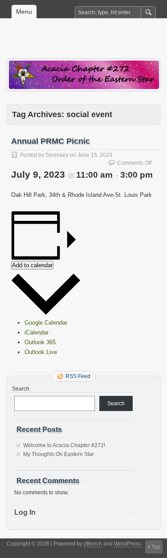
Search (20, 389)
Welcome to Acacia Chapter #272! (64, 445)
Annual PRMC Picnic (50, 141)
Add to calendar (32, 265)
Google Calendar (45, 322)
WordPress (127, 544)
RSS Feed (77, 376)
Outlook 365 (40, 342)
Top (155, 547)
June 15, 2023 (94, 155)
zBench (93, 544)
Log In (25, 512)
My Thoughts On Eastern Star (58, 454)
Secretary (57, 155)
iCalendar (36, 332)
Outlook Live (40, 352)
